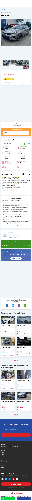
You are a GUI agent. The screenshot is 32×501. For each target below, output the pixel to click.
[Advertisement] (16, 104)
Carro (5, 12)
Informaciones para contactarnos (9, 446)
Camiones (3, 467)
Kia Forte (9, 12)
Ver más (16, 360)
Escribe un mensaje (13, 237)
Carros (2, 452)
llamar (28, 143)
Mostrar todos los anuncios (14, 235)
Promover (9, 79)
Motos (2, 454)
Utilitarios (3, 456)
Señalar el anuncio (23, 79)
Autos (2, 463)
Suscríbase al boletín (16, 484)
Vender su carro (16, 258)
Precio (5, 132)
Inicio (2, 12)
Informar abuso (16, 225)
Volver (5, 9)
